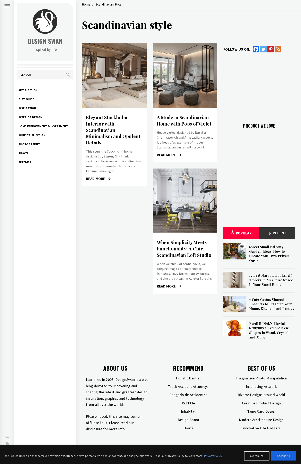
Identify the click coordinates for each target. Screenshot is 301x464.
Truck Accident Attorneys (188, 386)
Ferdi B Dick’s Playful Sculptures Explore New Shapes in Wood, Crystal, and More (269, 330)
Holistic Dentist (188, 378)
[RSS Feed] (278, 49)
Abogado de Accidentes (188, 394)
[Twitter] (263, 49)
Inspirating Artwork (261, 386)
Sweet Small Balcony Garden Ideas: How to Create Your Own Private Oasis (269, 254)
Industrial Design (31, 135)
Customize (257, 456)
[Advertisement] (259, 85)
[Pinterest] (270, 49)
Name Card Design (261, 411)
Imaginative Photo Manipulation (261, 378)
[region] (150, 454)
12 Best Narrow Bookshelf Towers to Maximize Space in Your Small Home (271, 280)
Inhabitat (188, 411)
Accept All (283, 456)
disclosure (94, 429)
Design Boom (188, 419)
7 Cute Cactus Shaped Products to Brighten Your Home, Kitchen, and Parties (271, 304)
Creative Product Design (261, 403)
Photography (29, 144)
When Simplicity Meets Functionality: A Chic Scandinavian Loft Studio (184, 248)
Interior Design (30, 117)
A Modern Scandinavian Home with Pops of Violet (184, 120)
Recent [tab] (279, 233)
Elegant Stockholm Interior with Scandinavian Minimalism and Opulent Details (113, 130)
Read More (114, 75)
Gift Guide (26, 99)
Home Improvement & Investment (43, 126)
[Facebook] (256, 49)
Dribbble (188, 403)
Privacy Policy (213, 456)
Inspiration (27, 108)
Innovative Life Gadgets (261, 428)
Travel (23, 153)
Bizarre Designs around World (261, 394)
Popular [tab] (244, 233)
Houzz (188, 428)
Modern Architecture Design (261, 419)
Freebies (24, 162)
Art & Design (27, 90)
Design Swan (45, 41)
